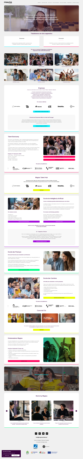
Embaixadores (69, 2)
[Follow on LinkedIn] (43, 433)
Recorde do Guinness (76, 2)
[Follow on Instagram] (40, 433)
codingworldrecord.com (44, 382)
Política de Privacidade (45, 440)
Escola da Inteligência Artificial (67, 66)
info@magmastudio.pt (41, 437)
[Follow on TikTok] (47, 433)
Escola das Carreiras (63, 2)
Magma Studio (44, 442)
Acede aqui (41, 190)
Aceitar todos (16, 455)
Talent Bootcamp (44, 2)
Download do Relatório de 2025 (41, 241)
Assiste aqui (41, 329)
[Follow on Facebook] (36, 433)
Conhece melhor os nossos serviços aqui (41, 111)
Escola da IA (50, 2)
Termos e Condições (37, 440)
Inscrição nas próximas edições (24, 221)
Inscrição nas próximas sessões (59, 297)
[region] (11, 453)
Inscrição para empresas (59, 159)
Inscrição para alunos (59, 156)
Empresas (39, 2)
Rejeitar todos (7, 455)
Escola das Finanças (56, 2)
